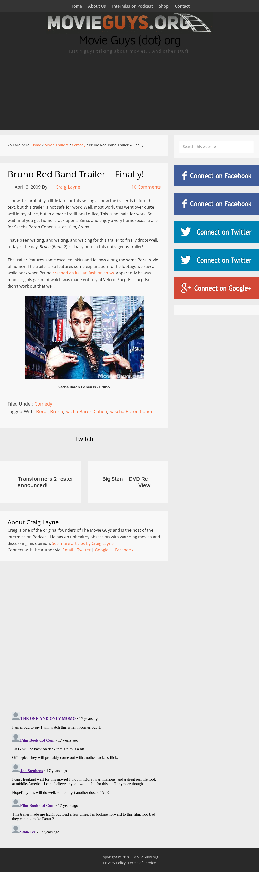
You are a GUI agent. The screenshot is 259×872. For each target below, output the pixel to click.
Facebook (124, 550)
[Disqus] (84, 631)
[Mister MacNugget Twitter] (216, 260)
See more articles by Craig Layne (83, 543)
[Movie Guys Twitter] (216, 232)
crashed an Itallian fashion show (83, 273)
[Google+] (216, 288)
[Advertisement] (129, 91)
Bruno (56, 411)
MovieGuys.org (145, 857)
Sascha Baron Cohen (132, 411)
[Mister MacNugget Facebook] (216, 204)
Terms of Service (142, 862)
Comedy (43, 404)
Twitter (84, 550)
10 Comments (146, 187)
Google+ (103, 550)
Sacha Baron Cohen (86, 411)
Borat (42, 411)
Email (67, 550)
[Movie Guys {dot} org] (129, 30)
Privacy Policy (114, 862)
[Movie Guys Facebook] (216, 175)
